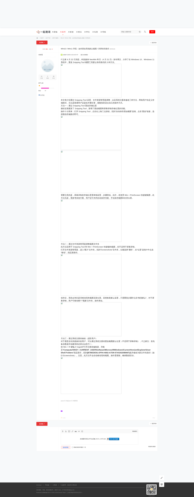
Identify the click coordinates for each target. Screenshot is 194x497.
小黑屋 (55, 485)
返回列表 (154, 42)
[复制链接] (112, 49)
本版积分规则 (152, 446)
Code (79, 431)
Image (69, 431)
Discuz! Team (62, 492)
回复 (64, 418)
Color (66, 431)
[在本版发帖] (161, 477)
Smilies (82, 431)
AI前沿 (79, 32)
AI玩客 (95, 32)
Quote (75, 431)
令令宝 (40, 54)
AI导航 (103, 32)
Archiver (39, 485)
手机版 (47, 485)
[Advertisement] (97, 14)
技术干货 (48, 38)
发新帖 (41, 42)
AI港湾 (63, 32)
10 (41, 76)
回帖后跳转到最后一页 (80, 447)
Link (72, 431)
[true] (140, 32)
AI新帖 (55, 32)
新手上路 (40, 83)
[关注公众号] (161, 484)
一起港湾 (37, 38)
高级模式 (134, 431)
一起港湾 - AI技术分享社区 (68, 485)
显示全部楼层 (84, 54)
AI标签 (71, 32)
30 (53, 76)
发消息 (42, 95)
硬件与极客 (55, 38)
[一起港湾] (43, 32)
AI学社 (87, 32)
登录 (152, 32)
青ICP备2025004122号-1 (75, 492)
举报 (153, 418)
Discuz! (45, 492)
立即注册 (103, 439)
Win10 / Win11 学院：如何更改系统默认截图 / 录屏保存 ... (76, 38)
